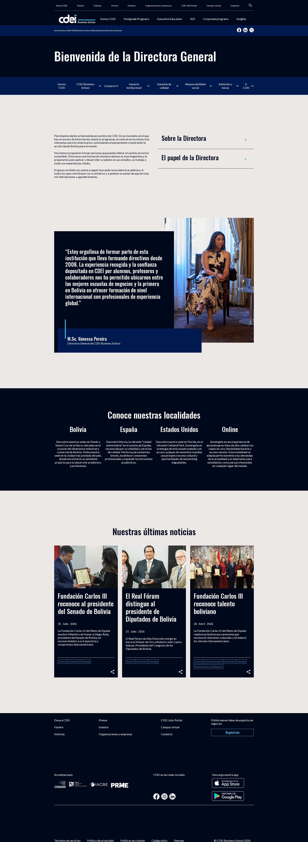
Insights (241, 19)
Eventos (132, 5)
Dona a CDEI (61, 5)
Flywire (80, 5)
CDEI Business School (85, 85)
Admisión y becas (225, 85)
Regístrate (232, 732)
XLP (192, 19)
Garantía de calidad (164, 85)
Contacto (234, 5)
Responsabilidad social (195, 85)
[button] (108, 19)
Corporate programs (216, 19)
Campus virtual (214, 5)
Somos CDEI (108, 19)
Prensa (114, 5)
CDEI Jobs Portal (189, 5)
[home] (77, 19)
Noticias (98, 5)
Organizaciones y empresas (158, 5)
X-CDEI (246, 85)
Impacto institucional (134, 85)
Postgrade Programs (136, 19)
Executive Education (169, 19)
